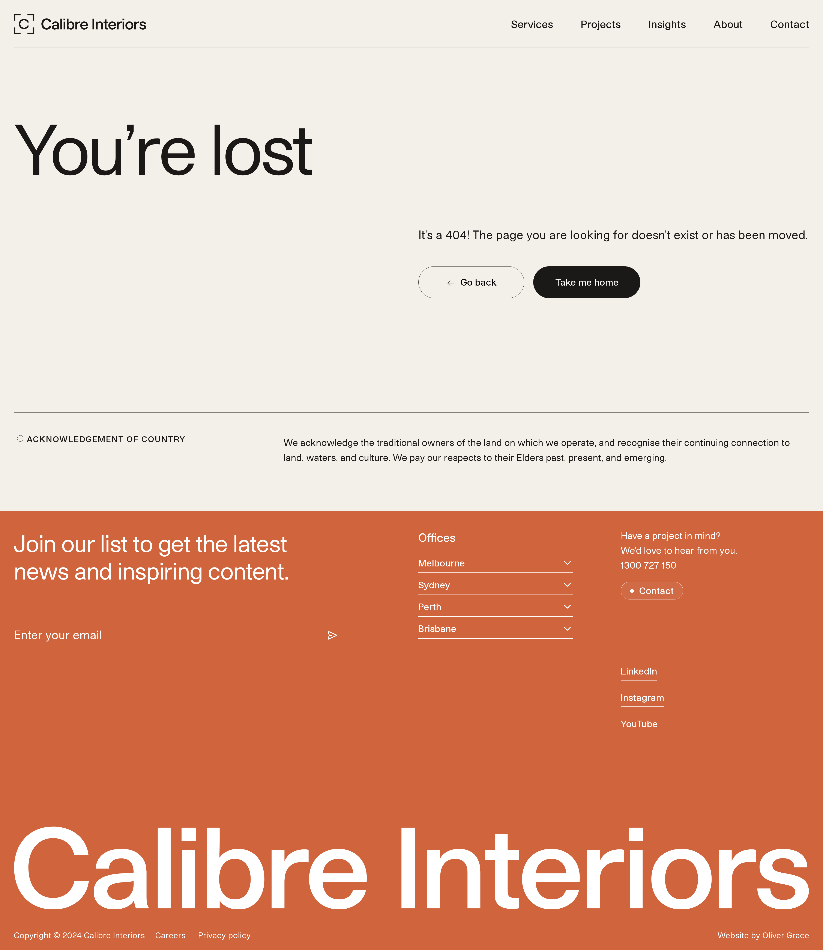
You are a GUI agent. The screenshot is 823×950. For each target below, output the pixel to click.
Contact (789, 24)
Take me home (587, 282)
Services (532, 24)
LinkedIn (639, 671)
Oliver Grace (785, 935)
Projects (601, 24)
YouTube (639, 723)
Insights (667, 24)
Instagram (642, 697)
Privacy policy (224, 935)
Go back (478, 282)
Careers (170, 935)
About (728, 24)
